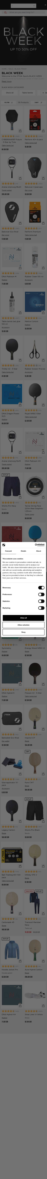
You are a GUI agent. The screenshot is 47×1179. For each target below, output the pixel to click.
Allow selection (24, 625)
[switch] (41, 594)
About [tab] (38, 551)
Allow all (23, 618)
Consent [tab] (8, 551)
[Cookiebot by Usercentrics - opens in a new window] (34, 545)
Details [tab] (23, 551)
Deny (23, 632)
